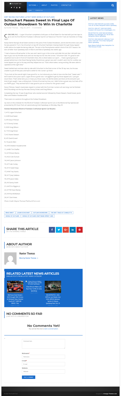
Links (30, 10)
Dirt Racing (9, 17)
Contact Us (66, 5)
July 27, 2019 (34, 293)
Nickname (26, 353)
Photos (54, 5)
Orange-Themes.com (110, 393)
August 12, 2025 (15, 305)
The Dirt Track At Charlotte (61, 213)
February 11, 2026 (53, 305)
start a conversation (51, 329)
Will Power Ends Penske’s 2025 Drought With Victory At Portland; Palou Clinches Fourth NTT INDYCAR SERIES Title (15, 299)
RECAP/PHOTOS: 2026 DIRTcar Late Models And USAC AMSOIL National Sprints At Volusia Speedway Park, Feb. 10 (52, 299)
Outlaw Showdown (40, 213)
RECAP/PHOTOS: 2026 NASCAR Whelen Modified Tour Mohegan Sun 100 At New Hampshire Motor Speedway (100, 34)
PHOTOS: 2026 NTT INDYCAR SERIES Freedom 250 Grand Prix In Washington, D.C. (102, 29)
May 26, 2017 (25, 28)
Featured (20, 17)
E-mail (24, 361)
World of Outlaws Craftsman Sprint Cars (37, 216)
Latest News (30, 17)
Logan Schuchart (23, 213)
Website (25, 368)
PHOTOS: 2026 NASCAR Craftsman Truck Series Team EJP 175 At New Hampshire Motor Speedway (101, 40)
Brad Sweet (10, 213)
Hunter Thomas (12, 28)
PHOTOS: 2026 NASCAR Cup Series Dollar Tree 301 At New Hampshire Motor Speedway (102, 24)
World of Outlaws (46, 17)
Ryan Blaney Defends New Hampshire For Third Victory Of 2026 (101, 46)
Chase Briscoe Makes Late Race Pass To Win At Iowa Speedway (34, 288)
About (44, 5)
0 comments (37, 28)
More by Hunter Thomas (27, 258)
